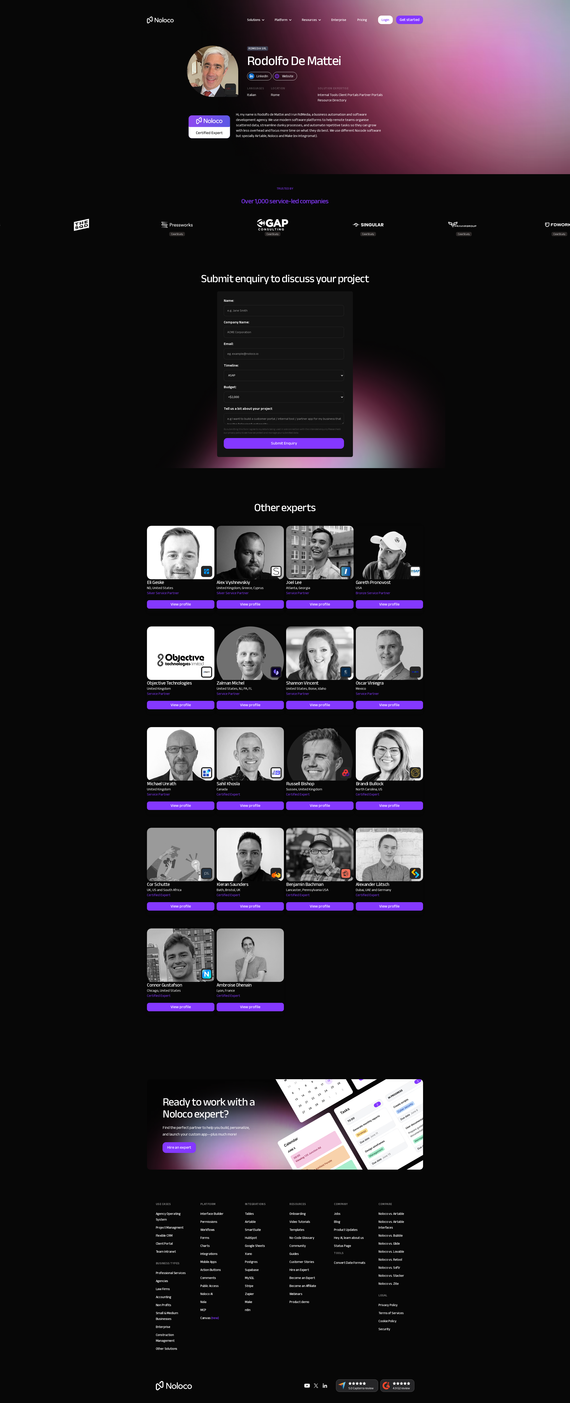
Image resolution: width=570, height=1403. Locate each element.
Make (248, 1302)
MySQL (249, 1278)
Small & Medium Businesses (167, 1316)
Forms (204, 1238)
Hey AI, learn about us (349, 1238)
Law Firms (163, 1289)
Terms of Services (391, 1313)
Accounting (163, 1297)
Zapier (249, 1294)
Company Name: (236, 322)
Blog (337, 1222)
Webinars (295, 1294)
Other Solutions (166, 1349)
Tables (249, 1214)
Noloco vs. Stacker (391, 1276)
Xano (248, 1254)
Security (384, 1329)
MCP (203, 1310)
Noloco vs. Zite (389, 1284)
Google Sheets (255, 1246)
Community (297, 1246)
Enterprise (338, 20)
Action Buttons (210, 1270)
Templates (296, 1230)
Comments (208, 1278)
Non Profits (163, 1305)
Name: (229, 300)
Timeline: (231, 365)
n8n (247, 1310)
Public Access (209, 1286)
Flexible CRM (164, 1235)
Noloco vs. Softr (389, 1267)
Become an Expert (302, 1278)
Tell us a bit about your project (248, 408)
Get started (409, 19)
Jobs (337, 1214)
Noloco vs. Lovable (391, 1251)
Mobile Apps (208, 1262)
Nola (203, 1302)
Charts (205, 1246)
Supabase (252, 1270)
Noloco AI (206, 1294)
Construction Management (165, 1338)
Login (385, 20)
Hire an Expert (299, 1270)
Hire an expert (179, 1147)
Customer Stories (301, 1262)
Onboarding (297, 1214)
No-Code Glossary (301, 1238)
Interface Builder (212, 1214)
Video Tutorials (299, 1222)
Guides (294, 1254)
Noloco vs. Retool (390, 1259)
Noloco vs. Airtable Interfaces (391, 1224)
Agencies (162, 1281)
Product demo (299, 1302)
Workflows (207, 1230)
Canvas (209, 1318)
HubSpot (251, 1238)
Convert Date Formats (349, 1263)
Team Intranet (166, 1251)
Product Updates (346, 1230)
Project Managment (169, 1227)
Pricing (362, 20)
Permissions (208, 1222)
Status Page (342, 1246)
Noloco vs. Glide (389, 1243)
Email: (229, 344)
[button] (255, 20)
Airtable (250, 1222)
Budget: (230, 387)
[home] (160, 19)
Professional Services (171, 1273)
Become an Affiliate (302, 1286)
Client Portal (164, 1243)
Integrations (209, 1254)
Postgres (251, 1262)
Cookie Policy (387, 1321)
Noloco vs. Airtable (391, 1214)
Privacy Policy (388, 1305)
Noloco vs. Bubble (391, 1235)
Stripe (249, 1286)
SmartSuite (253, 1230)
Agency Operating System (168, 1216)
